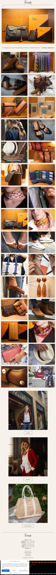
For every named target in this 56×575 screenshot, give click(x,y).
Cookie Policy (30, 557)
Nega (14, 570)
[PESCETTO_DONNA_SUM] (28, 437)
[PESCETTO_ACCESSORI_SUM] (28, 484)
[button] (27, 561)
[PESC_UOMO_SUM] (28, 391)
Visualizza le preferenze (23, 570)
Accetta (5, 570)
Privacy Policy (25, 557)
